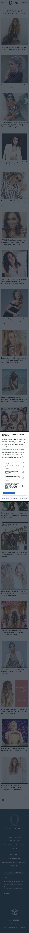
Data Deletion (5, 498)
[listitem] (14, 462)
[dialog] (14, 466)
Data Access (14, 498)
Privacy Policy (23, 498)
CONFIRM (9, 493)
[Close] (26, 434)
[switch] (23, 466)
